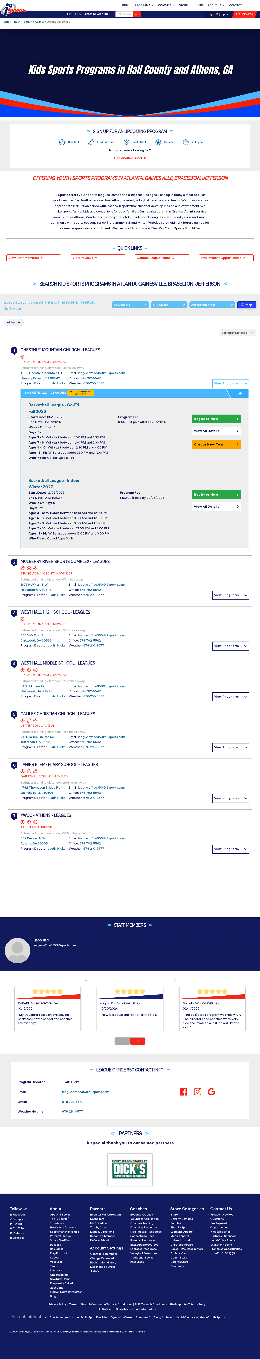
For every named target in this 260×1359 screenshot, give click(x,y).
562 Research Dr (33, 838)
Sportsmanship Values (64, 1231)
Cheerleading (59, 1274)
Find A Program (22, 21)
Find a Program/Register (66, 1292)
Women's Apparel (182, 1231)
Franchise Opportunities (226, 1249)
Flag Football (58, 1253)
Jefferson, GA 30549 (36, 742)
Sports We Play (60, 1240)
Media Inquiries (220, 1231)
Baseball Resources (143, 1240)
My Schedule (98, 1223)
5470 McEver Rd (33, 686)
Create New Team (210, 444)
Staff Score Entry (194, 1304)
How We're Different (63, 1227)
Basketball (56, 1249)
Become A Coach (141, 1214)
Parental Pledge (60, 1236)
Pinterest (19, 1233)
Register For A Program (105, 1214)
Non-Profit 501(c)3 (223, 1253)
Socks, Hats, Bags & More (187, 1249)
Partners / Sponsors (223, 1236)
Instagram (19, 1219)
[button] (230, 383)
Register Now (206, 419)
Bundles (176, 1223)
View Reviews (83, 258)
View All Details (206, 431)
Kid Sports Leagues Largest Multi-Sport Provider (76, 1317)
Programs (142, 5)
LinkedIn (18, 1237)
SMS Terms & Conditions (151, 1304)
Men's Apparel (180, 1236)
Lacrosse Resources (143, 1249)
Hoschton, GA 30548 (36, 590)
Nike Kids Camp (60, 1279)
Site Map (175, 1304)
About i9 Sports (60, 1214)
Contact (235, 5)
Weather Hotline (221, 1244)
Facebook (19, 1214)
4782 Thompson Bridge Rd (40, 787)
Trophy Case (98, 1227)
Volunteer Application (144, 1218)
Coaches (164, 5)
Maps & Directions (102, 1231)
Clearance (177, 1266)
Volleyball (56, 1261)
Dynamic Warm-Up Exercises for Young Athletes (142, 1317)
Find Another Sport (128, 158)
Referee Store (180, 1261)
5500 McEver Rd (33, 635)
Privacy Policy (57, 1304)
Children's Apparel (182, 1244)
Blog (199, 5)
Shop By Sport (180, 1227)
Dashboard (97, 1218)
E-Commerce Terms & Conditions (110, 1304)
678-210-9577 (93, 383)
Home (126, 5)
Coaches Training (141, 1223)
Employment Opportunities (221, 258)
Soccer (54, 1257)
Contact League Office (154, 258)
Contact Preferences (103, 1253)
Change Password (102, 1258)
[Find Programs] (137, 14)
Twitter (17, 1223)
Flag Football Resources (146, 1231)
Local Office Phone (223, 1240)
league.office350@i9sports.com (101, 373)
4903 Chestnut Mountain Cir (41, 373)
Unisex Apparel (180, 1240)
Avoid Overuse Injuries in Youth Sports (200, 1317)
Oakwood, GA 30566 (36, 640)
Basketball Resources (144, 1244)
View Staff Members (23, 258)
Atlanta (39, 21)
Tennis (54, 1266)
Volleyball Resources (143, 1253)
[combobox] (191, 305)
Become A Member (102, 1236)
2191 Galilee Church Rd (37, 737)
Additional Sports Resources (141, 1259)
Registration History (103, 1262)
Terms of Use (77, 1304)
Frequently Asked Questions (61, 1285)
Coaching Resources (143, 1227)
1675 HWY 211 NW (34, 585)
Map (249, 305)
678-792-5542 (90, 378)
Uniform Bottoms (182, 1218)
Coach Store (179, 1257)
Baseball (55, 1244)
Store (183, 5)
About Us (214, 5)
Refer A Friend (99, 1240)
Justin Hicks (56, 383)
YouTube (18, 1228)
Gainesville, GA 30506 (37, 793)
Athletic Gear (179, 1253)
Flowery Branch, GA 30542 (40, 378)
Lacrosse (56, 1270)
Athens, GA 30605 (34, 843)
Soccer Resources (142, 1236)
